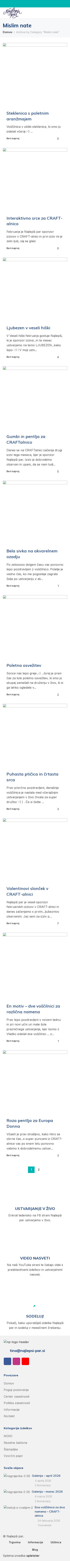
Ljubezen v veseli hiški (28, 327)
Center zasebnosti (16, 1396)
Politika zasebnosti (17, 1403)
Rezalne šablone (15, 1443)
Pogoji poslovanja (16, 1390)
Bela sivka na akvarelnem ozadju (32, 553)
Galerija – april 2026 (46, 1475)
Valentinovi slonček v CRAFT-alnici (27, 891)
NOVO (8, 1436)
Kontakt (9, 1416)
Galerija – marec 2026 (47, 1491)
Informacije (12, 1409)
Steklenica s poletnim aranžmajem (28, 116)
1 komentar (45, 1525)
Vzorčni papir (13, 1456)
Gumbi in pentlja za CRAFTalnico (26, 439)
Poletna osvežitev (24, 665)
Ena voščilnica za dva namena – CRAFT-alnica (50, 1511)
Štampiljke (11, 1449)
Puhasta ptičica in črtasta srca (32, 776)
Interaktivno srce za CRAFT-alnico (35, 221)
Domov (7, 32)
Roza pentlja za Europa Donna (30, 1123)
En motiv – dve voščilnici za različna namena (33, 1008)
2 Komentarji (43, 1485)
